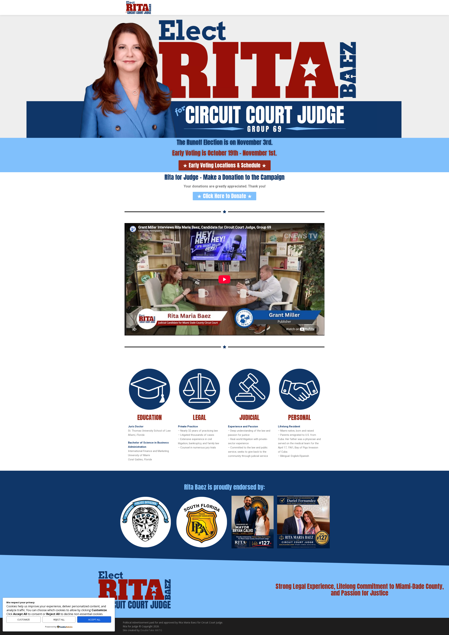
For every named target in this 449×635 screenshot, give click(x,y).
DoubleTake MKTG (151, 630)
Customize (23, 619)
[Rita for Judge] (138, 7)
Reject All (59, 619)
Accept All (94, 619)
